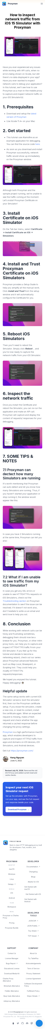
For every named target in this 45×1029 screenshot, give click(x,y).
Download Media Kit (11, 974)
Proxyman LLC (19, 1012)
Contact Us (12, 953)
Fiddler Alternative (12, 991)
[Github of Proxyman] (22, 1023)
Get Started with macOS (30, 888)
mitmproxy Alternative (12, 1001)
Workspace (11, 907)
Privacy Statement (33, 974)
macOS (11, 869)
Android (12, 898)
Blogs (33, 877)
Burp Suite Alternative (12, 996)
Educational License (11, 968)
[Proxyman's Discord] (27, 1023)
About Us (33, 953)
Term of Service (33, 968)
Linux (12, 879)
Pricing (11, 923)
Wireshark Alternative (12, 986)
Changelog (33, 872)
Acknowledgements (33, 963)
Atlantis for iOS (33, 882)
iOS (11, 893)
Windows (11, 874)
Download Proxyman (18, 809)
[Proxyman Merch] (13, 1023)
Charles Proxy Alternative (8, 980)
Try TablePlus (33, 958)
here (37, 144)
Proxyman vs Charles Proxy (11, 917)
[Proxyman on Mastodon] (32, 1023)
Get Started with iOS (33, 894)
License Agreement (33, 979)
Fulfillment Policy (33, 991)
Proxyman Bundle (11, 928)
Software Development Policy (33, 985)
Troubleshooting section (14, 601)
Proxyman (8, 732)
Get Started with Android (30, 900)
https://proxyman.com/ (22, 750)
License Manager (11, 958)
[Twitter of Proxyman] (18, 1023)
